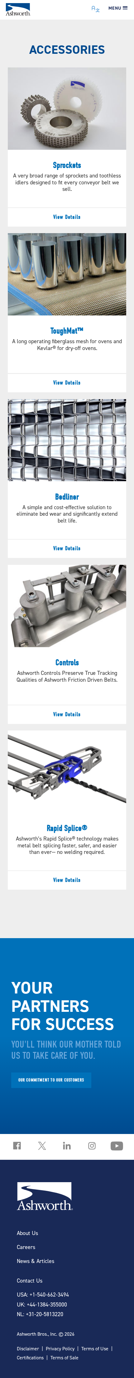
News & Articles (35, 1261)
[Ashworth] (18, 13)
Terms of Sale (64, 1358)
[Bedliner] (67, 478)
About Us (27, 1233)
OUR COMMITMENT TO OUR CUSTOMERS (51, 1080)
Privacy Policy (60, 1349)
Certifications (30, 1358)
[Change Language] (96, 7)
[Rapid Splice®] (67, 810)
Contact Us (29, 1280)
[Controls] (67, 644)
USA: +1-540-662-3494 (43, 1294)
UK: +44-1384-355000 (42, 1304)
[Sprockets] (67, 147)
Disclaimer (28, 1349)
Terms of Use (94, 1349)
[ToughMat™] (67, 312)
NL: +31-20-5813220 (40, 1314)
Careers (26, 1247)
